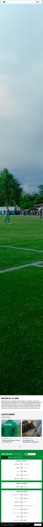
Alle (26, 454)
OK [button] (37, 524)
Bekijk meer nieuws (6, 417)
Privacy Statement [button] (11, 525)
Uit (34, 454)
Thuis (30, 454)
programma (4, 457)
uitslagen (10, 457)
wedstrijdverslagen (18, 457)
